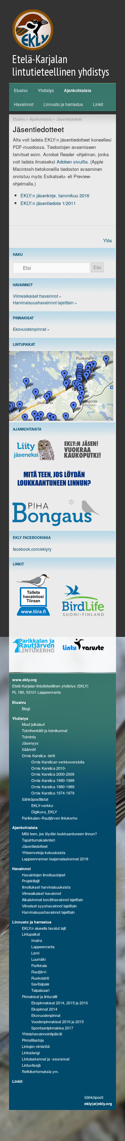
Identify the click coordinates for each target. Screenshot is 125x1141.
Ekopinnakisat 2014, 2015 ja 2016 (59, 1002)
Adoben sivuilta (72, 161)
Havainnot (23, 104)
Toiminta (29, 736)
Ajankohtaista (77, 90)
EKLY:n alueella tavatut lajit (44, 928)
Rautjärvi (38, 971)
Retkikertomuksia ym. (40, 1071)
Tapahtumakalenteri (38, 840)
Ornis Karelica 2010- (48, 768)
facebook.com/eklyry (32, 549)
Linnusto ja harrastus (63, 104)
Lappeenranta (43, 946)
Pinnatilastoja (33, 1040)
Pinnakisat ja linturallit (39, 996)
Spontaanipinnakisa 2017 (52, 1027)
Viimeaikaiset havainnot (41, 893)
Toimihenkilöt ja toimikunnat (44, 730)
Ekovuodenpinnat (45, 1015)
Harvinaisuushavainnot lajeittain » (45, 302)
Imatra (36, 940)
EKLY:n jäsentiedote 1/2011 (48, 203)
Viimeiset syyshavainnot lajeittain (49, 905)
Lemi (35, 953)
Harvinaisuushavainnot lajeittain (48, 912)
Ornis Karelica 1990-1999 (52, 780)
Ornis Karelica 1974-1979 (52, 793)
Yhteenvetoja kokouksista (43, 852)
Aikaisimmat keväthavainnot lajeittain (52, 899)
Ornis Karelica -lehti (38, 755)
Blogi (26, 708)
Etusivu (21, 90)
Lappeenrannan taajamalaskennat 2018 (55, 858)
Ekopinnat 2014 (44, 1009)
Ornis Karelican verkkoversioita (57, 762)
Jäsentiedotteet (35, 846)
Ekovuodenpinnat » (31, 329)
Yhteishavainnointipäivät (42, 1033)
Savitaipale (40, 984)
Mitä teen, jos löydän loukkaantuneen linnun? (59, 833)
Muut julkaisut (33, 724)
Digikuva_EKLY (44, 811)
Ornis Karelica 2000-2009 (52, 774)
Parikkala (39, 965)
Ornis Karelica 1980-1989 (52, 786)
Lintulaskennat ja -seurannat (45, 1059)
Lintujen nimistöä (36, 1046)
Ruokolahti (40, 978)
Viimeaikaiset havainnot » (37, 296)
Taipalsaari (40, 990)
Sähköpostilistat (35, 799)
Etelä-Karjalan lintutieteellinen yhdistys (60, 65)
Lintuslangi (31, 1052)
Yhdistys (46, 90)
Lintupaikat (31, 934)
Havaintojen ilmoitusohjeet (43, 874)
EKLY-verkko (42, 805)
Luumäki (38, 959)
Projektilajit (31, 880)
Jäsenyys (30, 743)
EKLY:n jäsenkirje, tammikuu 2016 (54, 195)
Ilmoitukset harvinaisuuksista (46, 887)
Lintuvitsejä (31, 1065)
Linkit (98, 104)
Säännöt (29, 749)
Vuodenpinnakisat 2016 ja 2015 (57, 1021)
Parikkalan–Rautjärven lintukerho (49, 818)
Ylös (107, 240)
